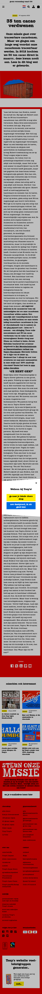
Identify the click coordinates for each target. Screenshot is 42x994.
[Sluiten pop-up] (36, 483)
